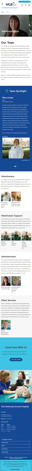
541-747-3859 (8, 418)
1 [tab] (15, 166)
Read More (5, 136)
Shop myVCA (4, 449)
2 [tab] (17, 166)
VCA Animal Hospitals (7, 439)
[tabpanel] (16, 130)
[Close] (30, 462)
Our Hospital (5, 442)
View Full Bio (25, 160)
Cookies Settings (15, 469)
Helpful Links (5, 452)
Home (2, 11)
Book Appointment (24, 1)
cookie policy (14, 464)
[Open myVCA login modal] (22, 5)
